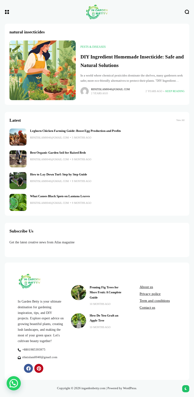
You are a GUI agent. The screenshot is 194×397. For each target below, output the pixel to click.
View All (180, 120)
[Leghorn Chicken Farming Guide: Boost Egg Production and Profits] (17, 137)
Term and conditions (155, 301)
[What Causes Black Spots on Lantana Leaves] (17, 202)
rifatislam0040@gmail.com (110, 89)
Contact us (147, 307)
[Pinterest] (38, 368)
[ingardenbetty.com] (97, 12)
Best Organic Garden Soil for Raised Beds (58, 152)
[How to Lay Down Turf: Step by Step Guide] (17, 180)
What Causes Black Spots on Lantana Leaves (60, 196)
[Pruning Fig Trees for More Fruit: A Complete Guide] (78, 292)
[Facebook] (28, 368)
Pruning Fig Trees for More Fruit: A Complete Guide (105, 292)
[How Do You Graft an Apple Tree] (78, 320)
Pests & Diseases (93, 47)
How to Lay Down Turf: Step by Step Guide (58, 174)
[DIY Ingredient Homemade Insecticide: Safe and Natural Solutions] (42, 70)
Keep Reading (175, 91)
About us (146, 287)
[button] (14, 383)
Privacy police (150, 294)
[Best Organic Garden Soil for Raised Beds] (17, 158)
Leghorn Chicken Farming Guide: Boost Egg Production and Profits (75, 131)
